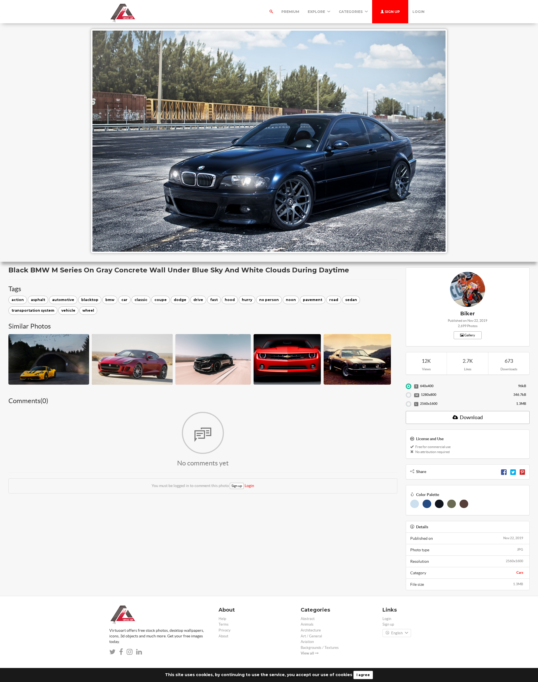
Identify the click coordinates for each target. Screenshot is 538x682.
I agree (363, 675)
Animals (307, 624)
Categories (351, 12)
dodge (180, 300)
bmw (109, 300)
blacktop (89, 300)
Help (222, 619)
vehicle (68, 310)
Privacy (225, 630)
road (333, 300)
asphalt (38, 300)
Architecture (311, 630)
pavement (312, 300)
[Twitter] (513, 471)
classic (140, 300)
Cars (519, 572)
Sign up (392, 12)
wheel (88, 310)
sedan (351, 300)
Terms (224, 624)
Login (418, 12)
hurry (247, 300)
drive (198, 300)
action (17, 300)
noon (291, 300)
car (124, 300)
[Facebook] (504, 471)
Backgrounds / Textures (320, 648)
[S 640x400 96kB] (408, 386)
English (397, 633)
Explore (317, 12)
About (223, 636)
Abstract (308, 619)
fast (214, 300)
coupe (160, 300)
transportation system (32, 310)
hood (230, 300)
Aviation (307, 642)
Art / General (311, 636)
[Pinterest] (522, 471)
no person (269, 300)
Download (471, 417)
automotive (63, 300)
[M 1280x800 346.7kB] (408, 395)
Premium (290, 12)
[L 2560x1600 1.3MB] (408, 404)
